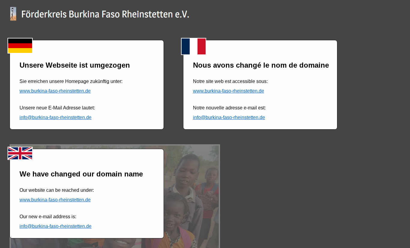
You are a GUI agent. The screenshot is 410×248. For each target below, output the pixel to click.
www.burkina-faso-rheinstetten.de (55, 90)
